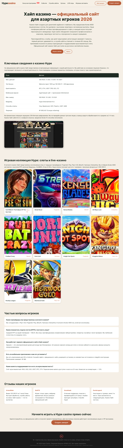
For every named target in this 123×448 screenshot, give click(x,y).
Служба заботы (54, 3)
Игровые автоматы (82, 3)
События (44, 3)
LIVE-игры (70, 3)
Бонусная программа (31, 3)
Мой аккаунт (100, 3)
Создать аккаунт (114, 3)
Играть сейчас (57, 51)
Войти (68, 51)
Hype (8, 3)
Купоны (63, 3)
